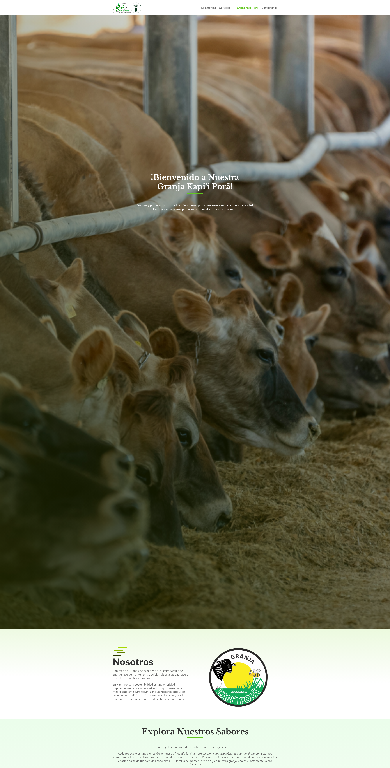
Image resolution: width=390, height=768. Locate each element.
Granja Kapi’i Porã (247, 7)
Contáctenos (269, 7)
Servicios (224, 7)
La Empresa (208, 7)
